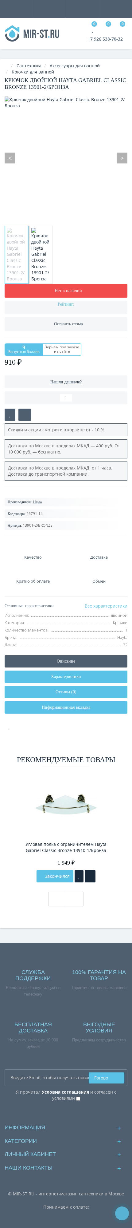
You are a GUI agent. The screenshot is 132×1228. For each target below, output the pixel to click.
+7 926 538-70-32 (105, 39)
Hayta (37, 502)
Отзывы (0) (66, 692)
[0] (93, 30)
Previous (10, 158)
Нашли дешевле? (66, 382)
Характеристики (66, 676)
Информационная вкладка (66, 707)
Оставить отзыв (68, 324)
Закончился (57, 876)
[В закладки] (10, 415)
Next (122, 158)
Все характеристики (106, 606)
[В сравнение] (24, 415)
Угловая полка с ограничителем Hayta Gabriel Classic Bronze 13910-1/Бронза (66, 847)
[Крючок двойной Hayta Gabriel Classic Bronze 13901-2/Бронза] (17, 255)
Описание (66, 661)
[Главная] (6, 66)
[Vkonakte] (66, 1112)
